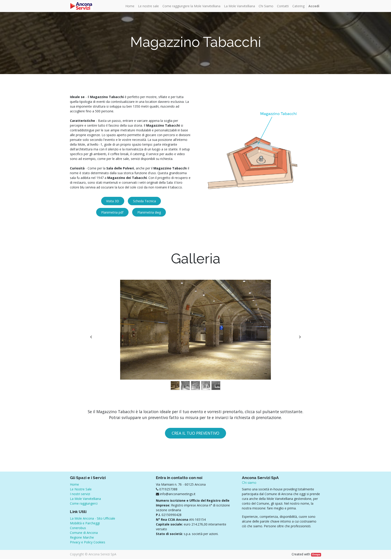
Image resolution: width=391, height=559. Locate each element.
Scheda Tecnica (144, 201)
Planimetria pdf (112, 212)
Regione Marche (82, 537)
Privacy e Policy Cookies (87, 542)
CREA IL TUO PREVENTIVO (195, 433)
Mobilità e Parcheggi (85, 523)
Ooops (316, 554)
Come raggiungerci (84, 503)
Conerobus (78, 528)
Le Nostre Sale (81, 489)
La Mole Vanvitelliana (85, 498)
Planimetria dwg (149, 212)
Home (74, 484)
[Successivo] (299, 337)
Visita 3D (112, 201)
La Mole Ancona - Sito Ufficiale (92, 518)
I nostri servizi (80, 494)
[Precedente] (91, 337)
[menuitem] (130, 6)
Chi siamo (249, 482)
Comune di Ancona (84, 532)
